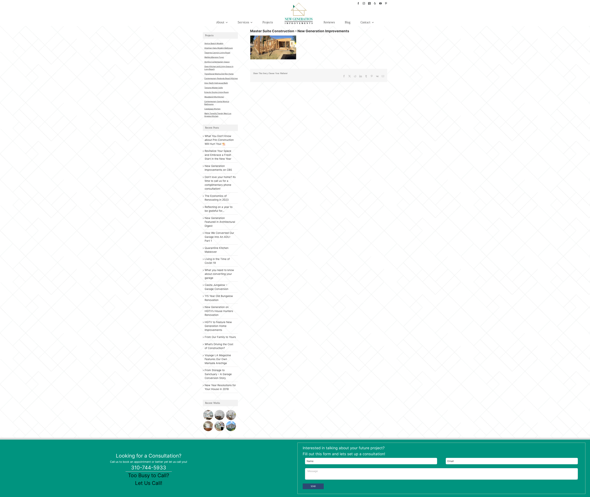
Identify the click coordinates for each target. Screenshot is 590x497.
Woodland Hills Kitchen (214, 97)
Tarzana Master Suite (213, 87)
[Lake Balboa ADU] (231, 415)
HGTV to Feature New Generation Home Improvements (218, 326)
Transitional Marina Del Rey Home (219, 74)
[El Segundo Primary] (208, 415)
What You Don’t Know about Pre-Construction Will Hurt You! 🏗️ (219, 139)
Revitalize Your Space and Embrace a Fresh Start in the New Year (218, 154)
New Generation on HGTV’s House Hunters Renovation (219, 311)
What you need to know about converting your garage (219, 274)
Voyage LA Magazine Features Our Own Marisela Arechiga (218, 359)
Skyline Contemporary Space (217, 62)
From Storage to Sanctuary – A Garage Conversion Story (218, 374)
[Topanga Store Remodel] (208, 426)
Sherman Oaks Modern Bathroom (218, 48)
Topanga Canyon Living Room (217, 52)
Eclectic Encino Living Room (216, 92)
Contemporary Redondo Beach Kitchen (221, 78)
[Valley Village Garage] (231, 426)
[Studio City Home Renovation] (219, 426)
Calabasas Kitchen (212, 109)
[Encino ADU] (219, 415)
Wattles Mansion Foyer (214, 57)
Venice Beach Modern (213, 43)
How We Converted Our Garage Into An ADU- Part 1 (219, 236)
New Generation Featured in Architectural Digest (220, 221)
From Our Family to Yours (220, 337)
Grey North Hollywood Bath (216, 83)
